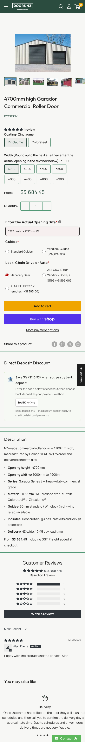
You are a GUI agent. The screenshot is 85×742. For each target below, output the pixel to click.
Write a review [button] (42, 614)
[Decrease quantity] (25, 206)
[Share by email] (78, 344)
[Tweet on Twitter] (70, 344)
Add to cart (42, 306)
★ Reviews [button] (81, 375)
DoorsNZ (11, 116)
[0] (77, 6)
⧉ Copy (31, 402)
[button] (14, 129)
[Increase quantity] (46, 206)
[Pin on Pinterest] (62, 344)
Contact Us (68, 738)
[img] (13, 640)
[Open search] (61, 6)
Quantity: (11, 206)
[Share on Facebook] (54, 344)
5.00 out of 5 (53, 571)
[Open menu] (6, 6)
